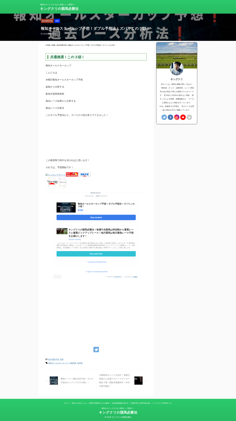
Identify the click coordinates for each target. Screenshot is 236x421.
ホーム (66, 403)
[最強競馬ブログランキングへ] (56, 175)
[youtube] (183, 117)
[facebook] (170, 117)
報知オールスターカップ (58, 363)
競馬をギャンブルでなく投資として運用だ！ (118, 408)
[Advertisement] (96, 139)
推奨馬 (80, 363)
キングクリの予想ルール (163, 403)
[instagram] (176, 117)
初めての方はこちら (79, 403)
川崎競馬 (72, 363)
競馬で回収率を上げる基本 (99, 403)
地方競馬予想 (53, 359)
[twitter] (96, 349)
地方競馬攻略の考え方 (120, 403)
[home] (189, 117)
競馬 (62, 359)
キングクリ (117, 276)
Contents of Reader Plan (97, 262)
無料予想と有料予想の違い (141, 403)
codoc (135, 276)
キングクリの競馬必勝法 (59, 9)
